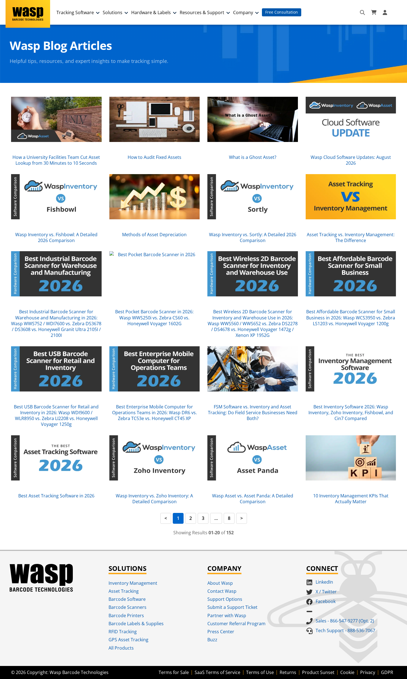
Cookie (347, 672)
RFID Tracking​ (123, 632)
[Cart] (373, 12)
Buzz (212, 640)
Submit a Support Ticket (232, 607)
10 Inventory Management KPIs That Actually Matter (350, 499)
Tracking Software (75, 12)
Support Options (224, 599)
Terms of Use (260, 672)
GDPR (387, 672)
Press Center (220, 632)
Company (243, 12)
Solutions (112, 12)
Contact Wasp (221, 591)
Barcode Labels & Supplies (136, 623)
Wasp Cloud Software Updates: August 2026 (351, 160)
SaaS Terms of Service (217, 672)
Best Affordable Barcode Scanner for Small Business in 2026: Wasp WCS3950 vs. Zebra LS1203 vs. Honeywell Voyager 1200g (350, 318)
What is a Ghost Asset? (252, 157)
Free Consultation (281, 12)
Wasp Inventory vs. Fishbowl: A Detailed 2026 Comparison (56, 237)
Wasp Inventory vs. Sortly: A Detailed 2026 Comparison (252, 237)
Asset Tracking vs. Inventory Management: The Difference (351, 237)
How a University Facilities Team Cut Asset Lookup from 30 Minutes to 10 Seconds (56, 160)
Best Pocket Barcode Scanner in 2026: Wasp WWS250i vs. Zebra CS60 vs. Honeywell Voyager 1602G (154, 318)
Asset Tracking (124, 591)
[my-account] (385, 12)
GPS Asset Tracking (128, 640)
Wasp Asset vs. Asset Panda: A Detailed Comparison (252, 499)
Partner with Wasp (226, 615)
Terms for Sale (174, 672)
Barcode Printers (126, 615)
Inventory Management (133, 583)
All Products (121, 648)
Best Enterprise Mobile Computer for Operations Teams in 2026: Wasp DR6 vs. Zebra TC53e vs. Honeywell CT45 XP (154, 413)
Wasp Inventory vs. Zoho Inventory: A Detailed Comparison (154, 499)
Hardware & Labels (151, 12)
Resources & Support (202, 12)
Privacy (367, 672)
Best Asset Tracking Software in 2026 (56, 496)
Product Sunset (318, 672)
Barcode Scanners (127, 607)
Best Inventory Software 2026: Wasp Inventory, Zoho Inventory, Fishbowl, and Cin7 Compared (350, 413)
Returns (288, 672)
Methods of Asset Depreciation (154, 235)
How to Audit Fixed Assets (154, 157)
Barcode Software (127, 599)
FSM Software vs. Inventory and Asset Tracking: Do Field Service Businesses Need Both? (252, 413)
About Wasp (220, 583)
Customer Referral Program (236, 623)
